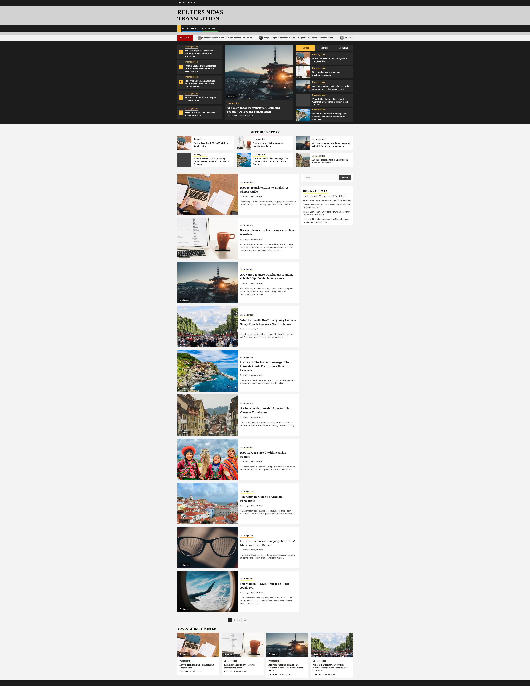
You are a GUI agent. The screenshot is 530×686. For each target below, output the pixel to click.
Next (245, 620)
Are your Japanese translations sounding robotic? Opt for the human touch (251, 37)
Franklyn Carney (253, 116)
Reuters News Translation (200, 15)
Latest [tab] (306, 48)
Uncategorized (191, 48)
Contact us (208, 28)
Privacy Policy (190, 28)
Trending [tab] (343, 48)
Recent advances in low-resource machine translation (327, 200)
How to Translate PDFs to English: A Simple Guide (324, 196)
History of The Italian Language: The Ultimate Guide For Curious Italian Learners (200, 55)
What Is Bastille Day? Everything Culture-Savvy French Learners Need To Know (334, 37)
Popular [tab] (324, 48)
